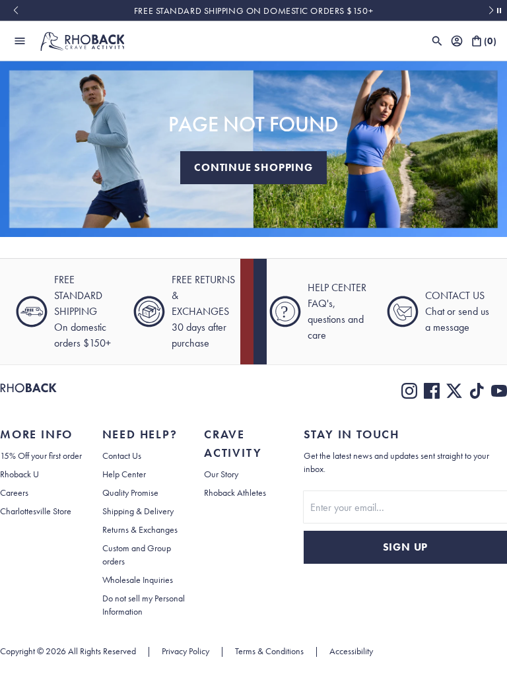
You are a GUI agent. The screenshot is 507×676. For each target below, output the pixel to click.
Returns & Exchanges (140, 529)
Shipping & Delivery (138, 511)
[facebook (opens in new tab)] (432, 391)
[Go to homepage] (82, 41)
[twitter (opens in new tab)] (454, 391)
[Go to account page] (456, 41)
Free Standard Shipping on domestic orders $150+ (253, 11)
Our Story (221, 474)
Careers (14, 492)
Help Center (124, 474)
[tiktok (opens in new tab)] (477, 391)
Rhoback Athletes (235, 492)
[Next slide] (491, 11)
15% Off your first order (41, 455)
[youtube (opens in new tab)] (499, 391)
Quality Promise (130, 492)
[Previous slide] (15, 11)
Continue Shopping (253, 167)
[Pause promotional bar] (499, 10)
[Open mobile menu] (19, 41)
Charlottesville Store (35, 511)
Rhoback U (19, 474)
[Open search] (437, 41)
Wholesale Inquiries (137, 580)
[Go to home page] (28, 391)
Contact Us (121, 455)
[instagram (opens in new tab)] (409, 391)
